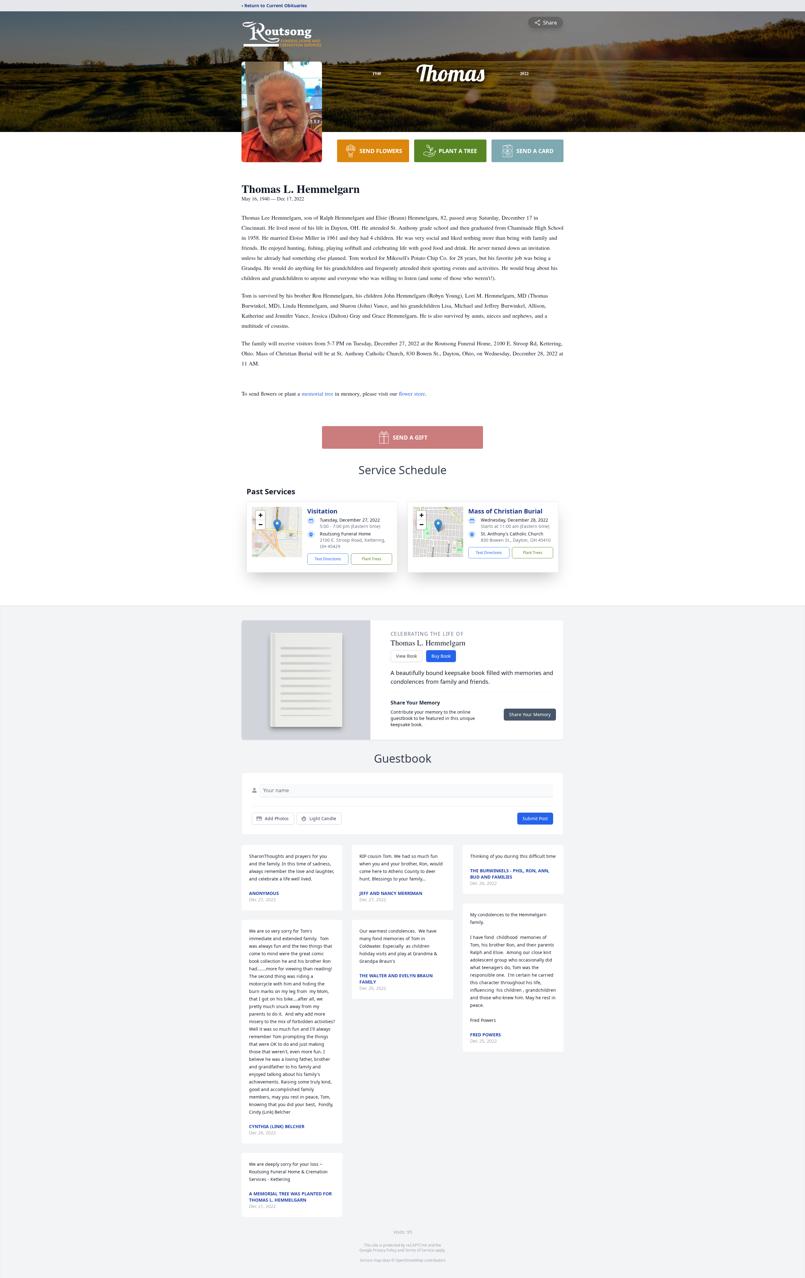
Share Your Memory (530, 714)
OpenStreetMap (409, 1260)
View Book (406, 656)
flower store (412, 393)
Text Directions (328, 559)
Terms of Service (419, 1250)
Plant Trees (371, 559)
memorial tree (317, 393)
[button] (277, 525)
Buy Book (441, 656)
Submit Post (535, 818)
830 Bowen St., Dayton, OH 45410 (516, 540)
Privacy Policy (385, 1250)
